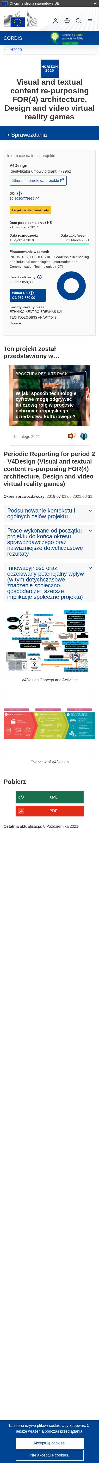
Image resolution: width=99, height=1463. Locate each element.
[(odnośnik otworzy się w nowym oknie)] (20, 19)
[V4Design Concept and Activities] (49, 641)
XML (53, 797)
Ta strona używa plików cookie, (35, 1425)
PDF (53, 811)
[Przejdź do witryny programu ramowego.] (50, 68)
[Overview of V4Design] (49, 723)
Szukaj (78, 20)
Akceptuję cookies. (49, 1443)
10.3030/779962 (22, 198)
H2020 (16, 50)
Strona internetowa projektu (36, 181)
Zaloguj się (55, 20)
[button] (67, 20)
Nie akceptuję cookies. (49, 1455)
